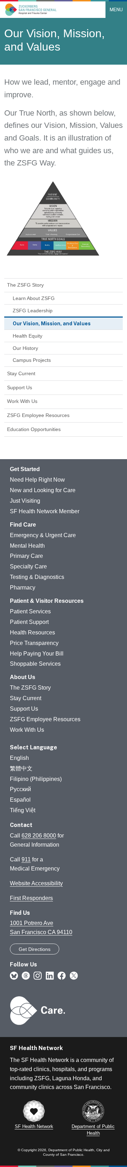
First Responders (31, 898)
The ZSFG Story (25, 285)
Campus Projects (32, 360)
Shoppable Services (35, 664)
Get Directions (34, 949)
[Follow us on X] (73, 975)
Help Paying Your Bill (37, 654)
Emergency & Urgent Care (43, 535)
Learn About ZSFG (34, 298)
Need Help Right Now (37, 480)
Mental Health (27, 546)
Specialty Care (28, 566)
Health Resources (32, 632)
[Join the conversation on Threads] (26, 975)
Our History (25, 348)
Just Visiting (25, 501)
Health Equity (27, 336)
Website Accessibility (36, 883)
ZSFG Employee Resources (38, 415)
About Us (22, 677)
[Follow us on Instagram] (38, 975)
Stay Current (21, 373)
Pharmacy (22, 588)
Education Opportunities (34, 429)
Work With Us (22, 401)
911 (26, 859)
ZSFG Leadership (33, 310)
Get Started (25, 469)
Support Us (19, 387)
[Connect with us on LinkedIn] (50, 975)
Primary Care (26, 556)
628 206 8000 (39, 836)
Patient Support (29, 622)
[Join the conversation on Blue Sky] (14, 975)
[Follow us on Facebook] (62, 975)
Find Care (23, 525)
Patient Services (30, 611)
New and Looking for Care (42, 490)
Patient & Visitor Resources (47, 601)
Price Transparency (34, 643)
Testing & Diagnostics (37, 577)
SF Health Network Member (44, 511)
